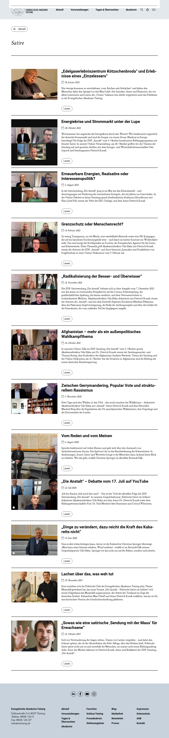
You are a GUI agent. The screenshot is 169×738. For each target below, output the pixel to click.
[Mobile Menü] (154, 10)
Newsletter (117, 718)
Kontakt (141, 723)
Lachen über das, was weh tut (87, 574)
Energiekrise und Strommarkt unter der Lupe (100, 121)
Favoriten (91, 709)
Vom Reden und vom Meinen (86, 435)
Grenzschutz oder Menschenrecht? (92, 224)
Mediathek (117, 713)
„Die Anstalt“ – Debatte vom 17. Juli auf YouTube (104, 481)
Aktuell (60, 9)
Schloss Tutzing (94, 713)
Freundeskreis (94, 718)
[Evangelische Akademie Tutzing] (29, 15)
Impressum (143, 709)
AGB (139, 718)
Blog (114, 709)
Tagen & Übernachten (107, 9)
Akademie (131, 9)
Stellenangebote (95, 723)
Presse (115, 723)
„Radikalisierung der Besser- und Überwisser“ (101, 276)
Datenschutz (143, 713)
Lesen (67, 108)
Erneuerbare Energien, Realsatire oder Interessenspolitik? (94, 176)
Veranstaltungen (79, 9)
